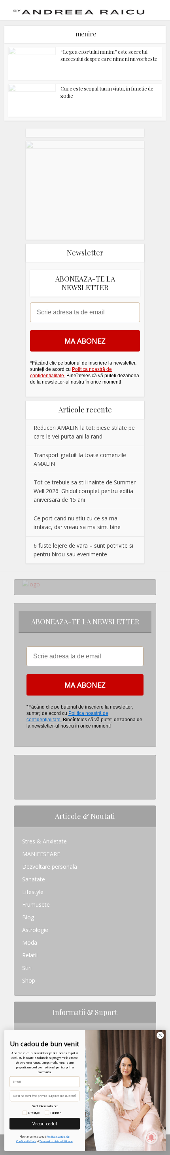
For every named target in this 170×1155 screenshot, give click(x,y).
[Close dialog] (160, 1035)
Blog (28, 917)
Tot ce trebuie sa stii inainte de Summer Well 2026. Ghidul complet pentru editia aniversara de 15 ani (85, 490)
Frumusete (36, 904)
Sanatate (33, 879)
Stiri (27, 968)
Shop (28, 980)
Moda (29, 942)
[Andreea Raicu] (79, 9)
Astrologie (35, 930)
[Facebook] (24, 774)
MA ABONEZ (85, 341)
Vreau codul (44, 1124)
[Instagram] (24, 761)
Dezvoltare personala (49, 866)
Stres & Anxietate (44, 841)
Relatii (30, 955)
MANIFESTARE (41, 854)
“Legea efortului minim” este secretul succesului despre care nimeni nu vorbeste (108, 55)
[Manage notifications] (151, 1137)
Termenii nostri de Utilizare (56, 1141)
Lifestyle (32, 892)
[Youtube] (24, 786)
